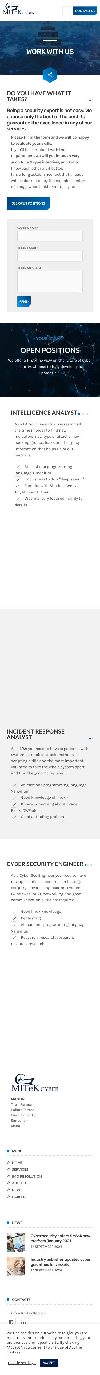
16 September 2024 (46, 1247)
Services (20, 1169)
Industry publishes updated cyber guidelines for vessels (60, 1262)
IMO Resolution (27, 1176)
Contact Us (85, 11)
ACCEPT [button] (49, 1363)
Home (17, 1163)
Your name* (27, 228)
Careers (19, 1197)
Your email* (27, 248)
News (17, 1190)
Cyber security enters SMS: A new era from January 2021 (60, 1238)
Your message (29, 268)
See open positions (28, 203)
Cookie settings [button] (22, 1363)
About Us (20, 1183)
